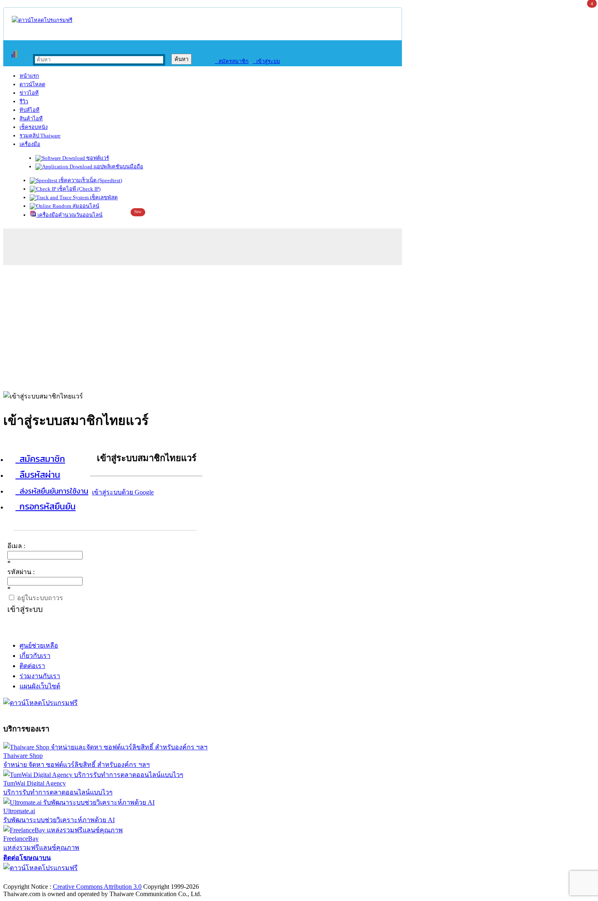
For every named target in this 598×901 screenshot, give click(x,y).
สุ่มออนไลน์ (85, 206)
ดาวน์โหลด (32, 84)
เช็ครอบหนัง (34, 127)
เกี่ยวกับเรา (35, 655)
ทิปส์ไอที (29, 110)
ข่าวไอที (29, 93)
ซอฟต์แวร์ (97, 158)
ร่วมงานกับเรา (40, 675)
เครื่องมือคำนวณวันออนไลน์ (69, 215)
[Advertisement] (299, 326)
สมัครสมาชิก (232, 61)
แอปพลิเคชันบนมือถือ (117, 166)
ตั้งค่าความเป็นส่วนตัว (34, 878)
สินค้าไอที (31, 118)
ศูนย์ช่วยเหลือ (39, 645)
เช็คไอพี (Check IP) (78, 189)
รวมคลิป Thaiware (40, 136)
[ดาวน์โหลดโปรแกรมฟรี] (42, 20)
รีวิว (24, 101)
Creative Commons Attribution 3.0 (97, 886)
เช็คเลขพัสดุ (103, 197)
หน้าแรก (29, 76)
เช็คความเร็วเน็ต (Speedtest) (89, 180)
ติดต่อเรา (32, 665)
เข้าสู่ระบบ (266, 61)
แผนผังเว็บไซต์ (40, 686)
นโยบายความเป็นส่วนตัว (108, 878)
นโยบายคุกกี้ (168, 878)
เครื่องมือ (30, 144)
